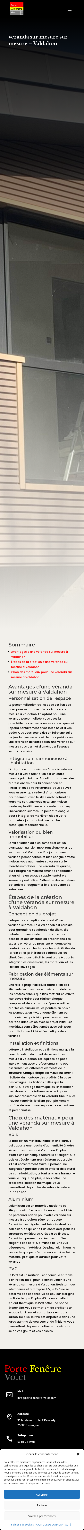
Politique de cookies (22, 1524)
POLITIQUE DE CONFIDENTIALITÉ (53, 1524)
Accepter (42, 1494)
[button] (78, 1454)
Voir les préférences (42, 1516)
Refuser (42, 1505)
